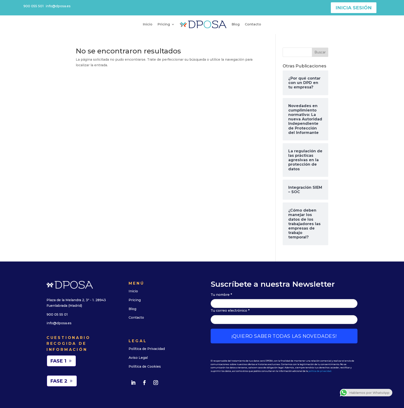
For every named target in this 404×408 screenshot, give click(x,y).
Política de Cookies (145, 366)
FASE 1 (58, 361)
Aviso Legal (138, 358)
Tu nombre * (221, 295)
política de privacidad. (320, 371)
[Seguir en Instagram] (155, 382)
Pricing (164, 24)
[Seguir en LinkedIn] (133, 382)
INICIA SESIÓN (353, 7)
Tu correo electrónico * (230, 310)
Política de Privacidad (147, 349)
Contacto (253, 24)
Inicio (147, 24)
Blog (236, 24)
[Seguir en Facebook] (144, 382)
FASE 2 (58, 381)
